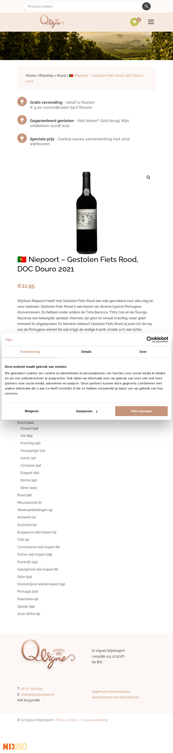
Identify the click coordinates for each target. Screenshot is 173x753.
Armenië (24, 517)
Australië (24, 525)
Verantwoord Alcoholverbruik (115, 697)
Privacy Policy (67, 720)
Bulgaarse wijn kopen (34, 532)
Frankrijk (24, 562)
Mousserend (27, 503)
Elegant (26, 473)
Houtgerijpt (29, 451)
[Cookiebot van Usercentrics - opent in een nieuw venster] (149, 339)
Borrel (25, 480)
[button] (148, 177)
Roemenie (25, 599)
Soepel (26, 428)
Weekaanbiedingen (32, 510)
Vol (23, 436)
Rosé (21, 495)
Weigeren (32, 411)
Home (30, 76)
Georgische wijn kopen (35, 569)
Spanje (22, 606)
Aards (25, 458)
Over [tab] (143, 351)
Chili (20, 540)
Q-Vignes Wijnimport (37, 720)
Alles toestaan (141, 411)
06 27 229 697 (32, 689)
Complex (27, 465)
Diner (24, 488)
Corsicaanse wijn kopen (36, 547)
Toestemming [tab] (30, 351)
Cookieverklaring (94, 720)
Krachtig (27, 443)
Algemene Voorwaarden (111, 692)
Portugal (24, 591)
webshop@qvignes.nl (37, 695)
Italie (21, 577)
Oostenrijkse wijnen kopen (38, 584)
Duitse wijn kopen (31, 554)
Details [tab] (86, 351)
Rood (61, 76)
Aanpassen (84, 411)
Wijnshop (46, 76)
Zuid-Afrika (26, 614)
